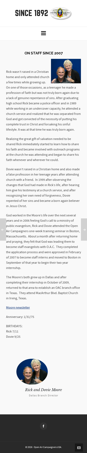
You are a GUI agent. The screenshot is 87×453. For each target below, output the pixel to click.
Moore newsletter (18, 308)
